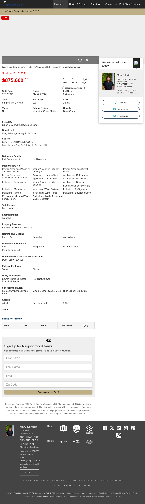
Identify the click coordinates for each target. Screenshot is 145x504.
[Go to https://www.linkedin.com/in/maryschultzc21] (119, 428)
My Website (122, 116)
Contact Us (111, 4)
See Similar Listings (73, 88)
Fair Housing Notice (110, 480)
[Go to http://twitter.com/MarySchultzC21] (112, 428)
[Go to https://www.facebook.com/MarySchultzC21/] (105, 428)
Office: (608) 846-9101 (30, 461)
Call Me (122, 102)
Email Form (122, 109)
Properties (61, 5)
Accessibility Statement (78, 480)
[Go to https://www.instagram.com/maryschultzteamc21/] (119, 435)
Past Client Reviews (129, 4)
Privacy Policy (50, 480)
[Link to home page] (15, 5)
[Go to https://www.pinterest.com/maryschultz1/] (133, 428)
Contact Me (29, 472)
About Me (97, 5)
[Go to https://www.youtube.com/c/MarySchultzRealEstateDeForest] (126, 428)
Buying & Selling (79, 5)
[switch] (80, 60)
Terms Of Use (30, 480)
